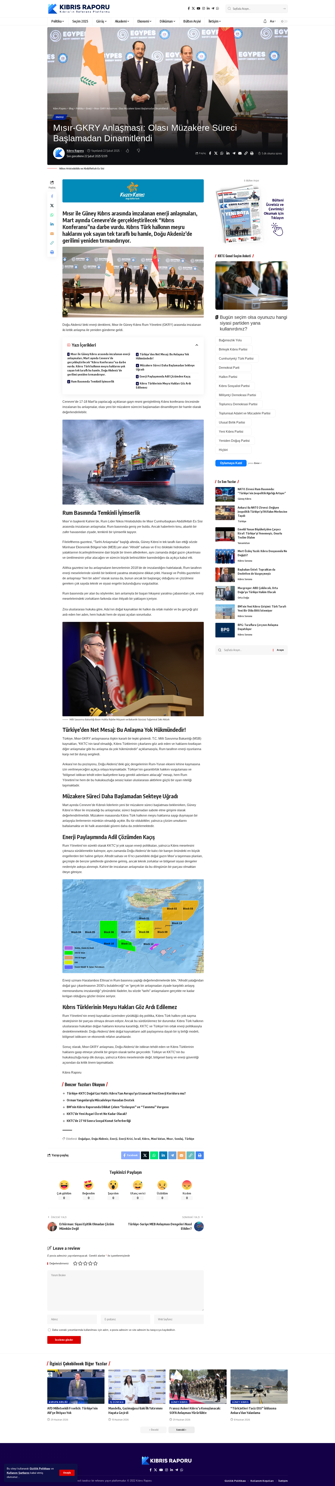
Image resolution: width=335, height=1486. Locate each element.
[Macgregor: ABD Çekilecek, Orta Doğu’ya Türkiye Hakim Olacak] (225, 593)
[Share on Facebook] (210, 153)
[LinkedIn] (208, 8)
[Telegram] (213, 8)
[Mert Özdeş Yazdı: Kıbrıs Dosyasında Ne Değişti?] (225, 556)
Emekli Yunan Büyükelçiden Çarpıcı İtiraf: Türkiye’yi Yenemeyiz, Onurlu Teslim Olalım (260, 533)
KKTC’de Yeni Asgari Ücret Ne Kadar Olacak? (97, 1114)
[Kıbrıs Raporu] (79, 9)
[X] (193, 8)
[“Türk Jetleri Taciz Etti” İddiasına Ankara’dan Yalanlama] (259, 1386)
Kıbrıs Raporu (75, 150)
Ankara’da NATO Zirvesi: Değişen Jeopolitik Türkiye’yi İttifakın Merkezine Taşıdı (262, 511)
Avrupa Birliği (58, 1402)
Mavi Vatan (158, 1138)
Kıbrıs (145, 1138)
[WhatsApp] (217, 8)
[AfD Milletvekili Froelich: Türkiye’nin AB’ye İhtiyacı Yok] (75, 1386)
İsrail (137, 1138)
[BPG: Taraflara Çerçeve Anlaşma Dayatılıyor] (225, 630)
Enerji (60, 117)
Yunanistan (244, 543)
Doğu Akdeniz (100, 1138)
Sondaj (178, 1138)
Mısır (170, 1138)
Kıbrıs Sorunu (245, 560)
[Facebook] (189, 8)
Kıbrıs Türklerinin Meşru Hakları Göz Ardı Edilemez (163, 385)
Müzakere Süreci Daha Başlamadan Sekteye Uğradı (165, 367)
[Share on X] (216, 153)
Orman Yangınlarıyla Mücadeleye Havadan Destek (100, 1100)
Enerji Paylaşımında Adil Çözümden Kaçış (165, 376)
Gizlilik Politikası (40, 1468)
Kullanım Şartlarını (18, 1472)
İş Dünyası (117, 1402)
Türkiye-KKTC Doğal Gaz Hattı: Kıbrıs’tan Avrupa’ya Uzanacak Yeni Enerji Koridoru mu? (126, 1093)
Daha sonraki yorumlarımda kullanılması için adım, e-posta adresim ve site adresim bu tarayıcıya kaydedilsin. (114, 1329)
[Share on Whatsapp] (222, 153)
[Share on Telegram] (234, 153)
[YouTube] (198, 8)
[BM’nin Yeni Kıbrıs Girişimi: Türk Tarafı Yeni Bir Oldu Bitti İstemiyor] (225, 611)
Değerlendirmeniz (59, 1263)
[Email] (240, 153)
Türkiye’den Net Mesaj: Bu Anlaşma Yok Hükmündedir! (162, 356)
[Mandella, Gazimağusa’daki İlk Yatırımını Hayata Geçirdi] (137, 1386)
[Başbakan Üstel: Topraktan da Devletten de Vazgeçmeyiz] (225, 574)
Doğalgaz (84, 1138)
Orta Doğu (243, 597)
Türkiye (189, 1138)
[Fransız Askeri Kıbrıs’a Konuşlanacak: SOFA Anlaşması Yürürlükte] (198, 1386)
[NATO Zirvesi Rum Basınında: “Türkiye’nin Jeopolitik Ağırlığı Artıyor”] (225, 494)
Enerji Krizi (126, 1138)
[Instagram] (203, 8)
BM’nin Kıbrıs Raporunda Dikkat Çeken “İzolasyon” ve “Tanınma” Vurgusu (118, 1107)
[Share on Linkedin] (228, 153)
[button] (67, 1473)
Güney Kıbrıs (244, 498)
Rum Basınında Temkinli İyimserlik (92, 381)
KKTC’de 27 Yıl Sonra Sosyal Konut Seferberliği (99, 1121)
